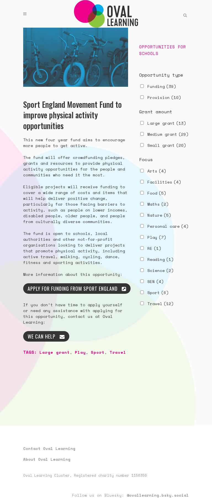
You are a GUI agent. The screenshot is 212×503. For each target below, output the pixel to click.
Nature (159, 215)
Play (80, 352)
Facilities (164, 182)
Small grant (166, 145)
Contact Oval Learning (49, 448)
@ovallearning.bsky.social (158, 495)
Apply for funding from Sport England (73, 288)
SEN (155, 281)
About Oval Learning (46, 459)
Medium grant (168, 134)
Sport (98, 352)
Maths (158, 204)
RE (154, 248)
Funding (161, 86)
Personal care (168, 226)
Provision (164, 97)
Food (156, 193)
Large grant (54, 352)
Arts (156, 171)
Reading (160, 259)
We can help (41, 336)
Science (160, 270)
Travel (118, 352)
